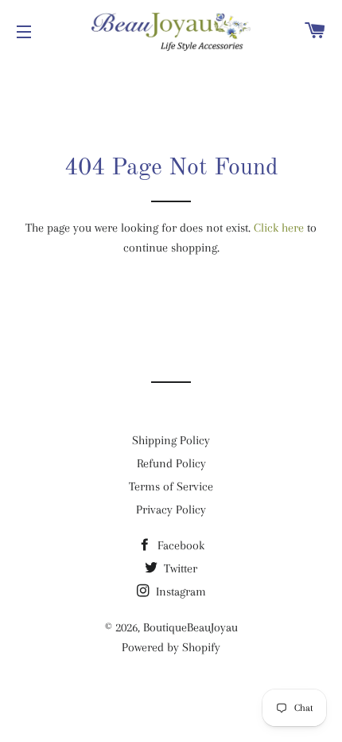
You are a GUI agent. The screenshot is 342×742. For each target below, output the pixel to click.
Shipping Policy (171, 440)
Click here (279, 228)
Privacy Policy (171, 509)
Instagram (179, 591)
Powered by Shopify (171, 647)
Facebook (179, 545)
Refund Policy (171, 463)
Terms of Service (171, 486)
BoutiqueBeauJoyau (190, 627)
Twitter (179, 568)
